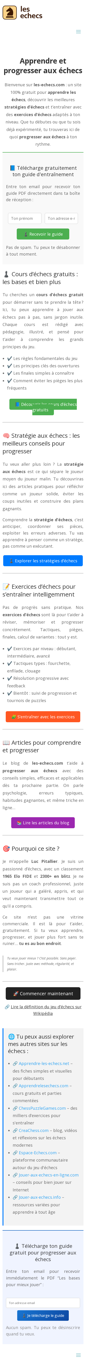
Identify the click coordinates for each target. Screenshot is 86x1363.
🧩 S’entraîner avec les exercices (43, 716)
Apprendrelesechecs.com (43, 1085)
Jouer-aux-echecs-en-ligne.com (49, 1175)
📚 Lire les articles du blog (43, 822)
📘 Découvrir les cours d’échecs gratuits (46, 407)
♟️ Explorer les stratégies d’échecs (43, 560)
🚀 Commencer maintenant (43, 993)
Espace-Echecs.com (38, 1152)
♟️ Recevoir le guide (43, 234)
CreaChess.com (34, 1130)
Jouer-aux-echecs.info (40, 1197)
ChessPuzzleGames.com (42, 1108)
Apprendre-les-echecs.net (44, 1063)
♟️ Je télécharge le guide (43, 1315)
